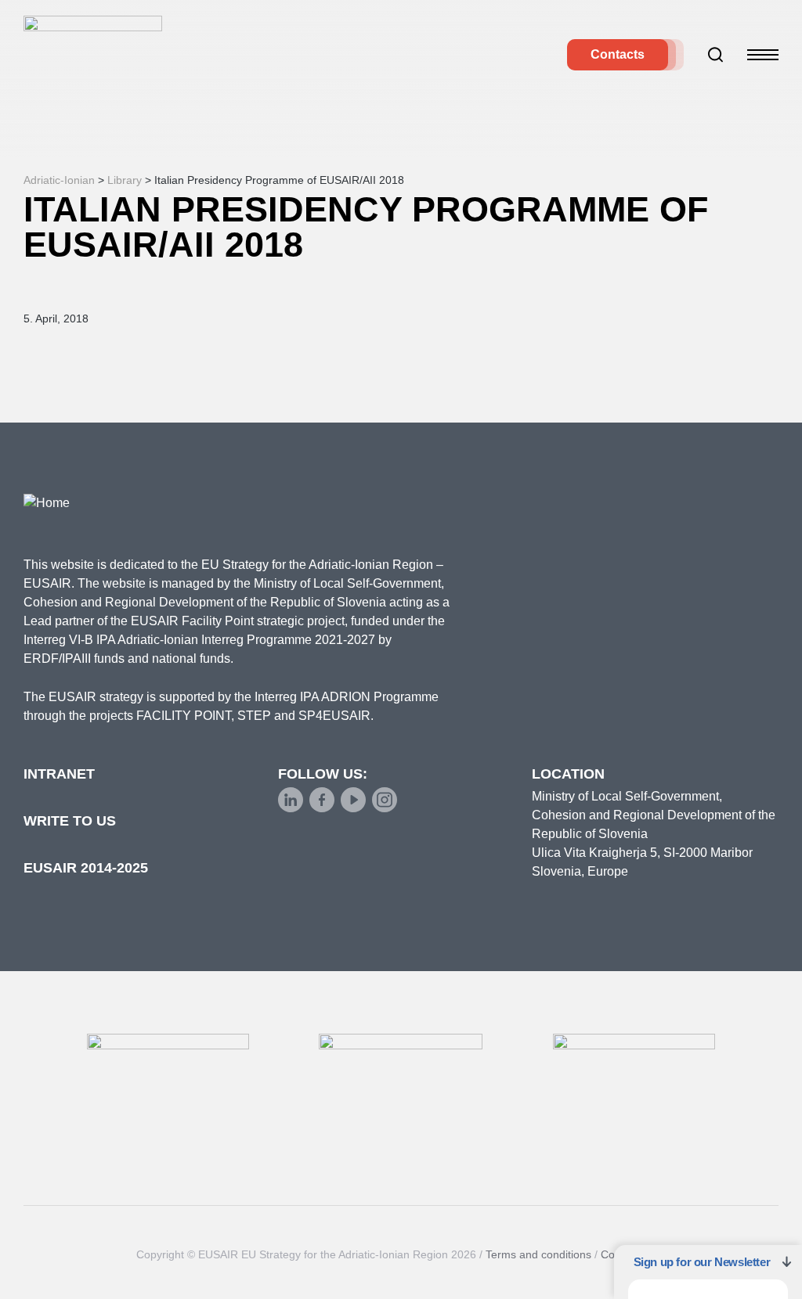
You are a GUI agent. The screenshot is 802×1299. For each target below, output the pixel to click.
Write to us (69, 821)
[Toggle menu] (763, 54)
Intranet (59, 774)
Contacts (618, 54)
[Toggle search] (716, 54)
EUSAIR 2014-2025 (85, 868)
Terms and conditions (538, 1254)
